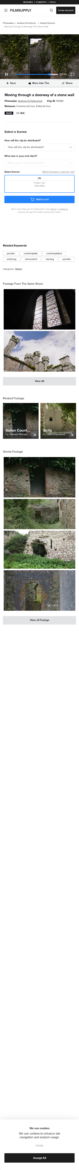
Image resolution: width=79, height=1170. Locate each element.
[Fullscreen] (72, 74)
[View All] (39, 381)
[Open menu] (6, 10)
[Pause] (6, 74)
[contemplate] (30, 253)
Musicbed (28, 2)
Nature (18, 269)
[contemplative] (54, 253)
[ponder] (11, 253)
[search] (51, 10)
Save (13, 83)
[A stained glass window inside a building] (39, 309)
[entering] (11, 259)
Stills (53, 2)
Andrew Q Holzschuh (27, 23)
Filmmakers (8, 23)
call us (53, 209)
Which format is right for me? (58, 171)
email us (64, 209)
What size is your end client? (26, 163)
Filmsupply (41, 2)
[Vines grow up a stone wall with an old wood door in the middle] (39, 477)
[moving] (50, 259)
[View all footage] (39, 620)
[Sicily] (39, 514)
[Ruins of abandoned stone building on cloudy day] (39, 550)
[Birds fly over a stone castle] (39, 351)
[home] (23, 10)
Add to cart (42, 199)
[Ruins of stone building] (39, 590)
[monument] (31, 259)
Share (69, 83)
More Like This (40, 83)
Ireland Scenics (47, 23)
